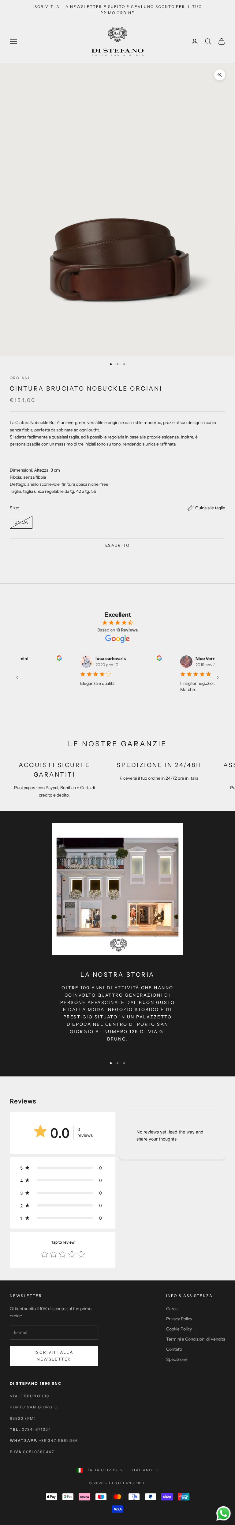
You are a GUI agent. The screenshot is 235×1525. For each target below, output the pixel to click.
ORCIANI (20, 378)
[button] (62, 1167)
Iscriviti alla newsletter (54, 1355)
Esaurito (117, 545)
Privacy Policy (179, 1319)
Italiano (142, 1470)
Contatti (174, 1349)
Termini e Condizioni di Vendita (195, 1339)
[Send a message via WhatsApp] (223, 1513)
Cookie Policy (179, 1329)
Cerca (171, 1308)
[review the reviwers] (52, 658)
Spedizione (177, 1359)
